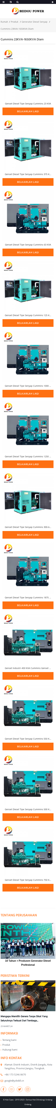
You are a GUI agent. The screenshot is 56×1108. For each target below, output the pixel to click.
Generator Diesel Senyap (34, 21)
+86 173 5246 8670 (15, 1074)
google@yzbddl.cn (14, 1080)
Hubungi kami (9, 1049)
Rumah (4, 21)
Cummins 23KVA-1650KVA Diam (17, 28)
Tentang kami (9, 1039)
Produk (14, 21)
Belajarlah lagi (28, 111)
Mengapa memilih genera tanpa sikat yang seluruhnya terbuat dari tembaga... (24, 1018)
